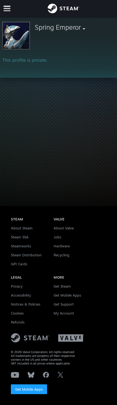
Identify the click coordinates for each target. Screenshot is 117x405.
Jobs (57, 237)
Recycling (61, 255)
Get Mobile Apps (29, 389)
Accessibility (21, 295)
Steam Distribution (26, 255)
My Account (64, 313)
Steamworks (21, 246)
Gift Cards (19, 264)
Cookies (17, 313)
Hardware (62, 246)
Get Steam (62, 286)
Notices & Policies (25, 304)
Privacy (17, 286)
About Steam (22, 228)
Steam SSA (20, 237)
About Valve (64, 228)
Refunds (17, 322)
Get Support (64, 304)
